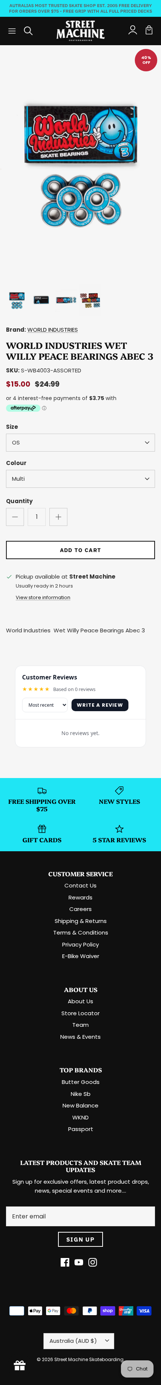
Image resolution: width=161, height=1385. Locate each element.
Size (12, 427)
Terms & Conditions (80, 932)
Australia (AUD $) (73, 1341)
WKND (80, 1117)
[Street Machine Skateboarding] (80, 31)
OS (16, 442)
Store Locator (80, 1013)
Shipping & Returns (81, 921)
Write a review (100, 705)
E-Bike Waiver (80, 956)
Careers (80, 909)
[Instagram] (92, 1262)
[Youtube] (79, 1262)
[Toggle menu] (12, 31)
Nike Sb (81, 1094)
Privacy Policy (80, 944)
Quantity (19, 501)
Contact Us (80, 885)
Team (80, 1025)
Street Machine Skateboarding (89, 1359)
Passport (80, 1129)
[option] (80, 162)
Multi (18, 479)
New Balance (80, 1105)
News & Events (80, 1037)
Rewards (80, 897)
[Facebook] (65, 1262)
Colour (16, 463)
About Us (80, 1001)
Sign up (80, 1239)
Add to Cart (80, 550)
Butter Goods (81, 1082)
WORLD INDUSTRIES (52, 330)
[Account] (132, 31)
